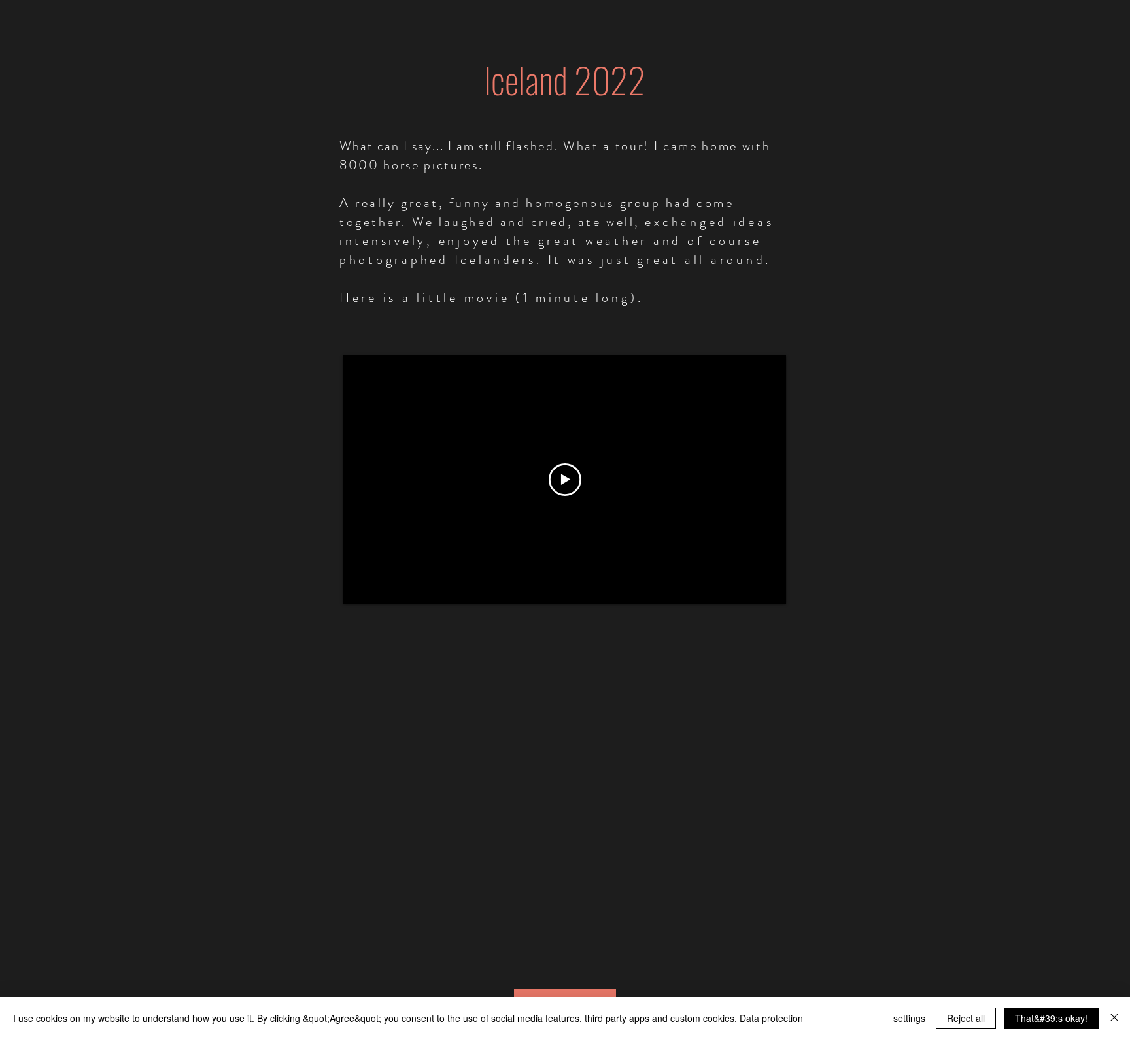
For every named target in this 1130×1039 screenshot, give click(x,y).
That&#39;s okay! (1051, 1018)
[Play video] (565, 479)
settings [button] (909, 1018)
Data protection (771, 1018)
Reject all (966, 1018)
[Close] (1114, 1018)
